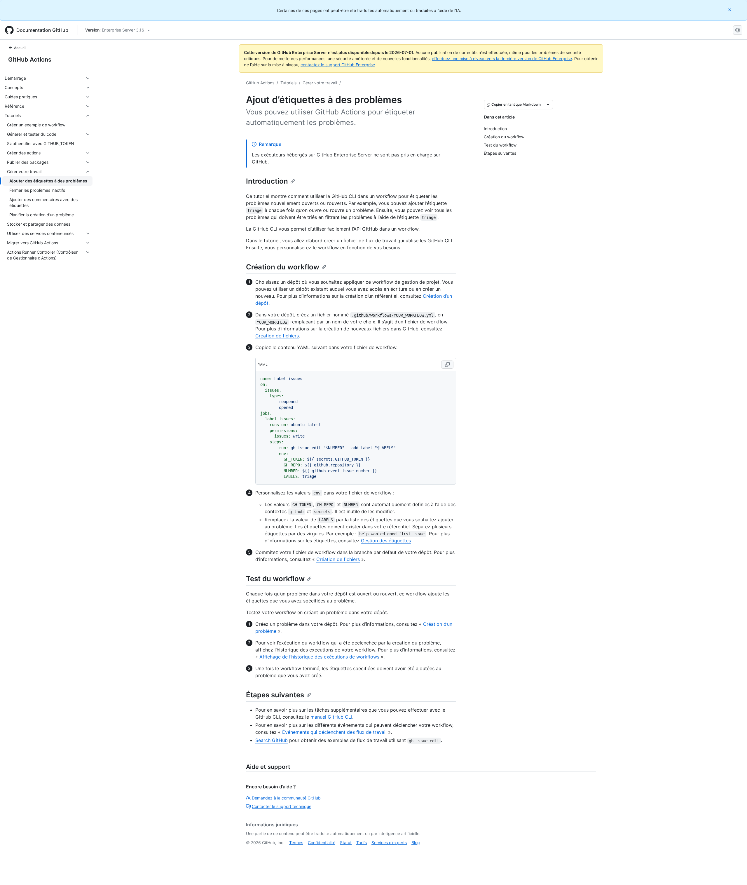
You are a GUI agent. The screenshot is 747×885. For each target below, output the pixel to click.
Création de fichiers (277, 336)
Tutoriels (288, 82)
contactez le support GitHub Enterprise (338, 64)
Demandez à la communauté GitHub (286, 797)
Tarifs (361, 842)
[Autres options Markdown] (548, 104)
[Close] (730, 9)
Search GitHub (271, 740)
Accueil (20, 48)
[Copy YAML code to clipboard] (447, 364)
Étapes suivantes (275, 695)
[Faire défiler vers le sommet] (734, 872)
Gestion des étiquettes (386, 540)
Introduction (267, 181)
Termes (296, 842)
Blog (415, 842)
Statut (346, 842)
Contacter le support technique (281, 806)
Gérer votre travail (320, 82)
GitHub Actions (29, 59)
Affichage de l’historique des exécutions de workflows (319, 657)
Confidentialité (321, 842)
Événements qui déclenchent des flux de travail (334, 732)
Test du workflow (275, 578)
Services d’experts (389, 842)
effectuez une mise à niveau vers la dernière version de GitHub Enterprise (502, 58)
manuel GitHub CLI (331, 717)
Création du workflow (282, 267)
